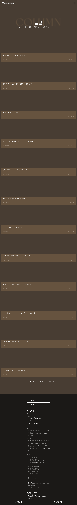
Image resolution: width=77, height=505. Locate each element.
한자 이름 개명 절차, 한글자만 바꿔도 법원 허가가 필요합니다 (19, 313)
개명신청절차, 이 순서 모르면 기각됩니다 (13, 113)
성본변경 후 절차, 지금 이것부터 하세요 (13, 227)
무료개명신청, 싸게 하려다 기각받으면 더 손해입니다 (16, 342)
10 (45, 381)
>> (53, 381)
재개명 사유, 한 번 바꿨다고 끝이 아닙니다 (14, 55)
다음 (49, 381)
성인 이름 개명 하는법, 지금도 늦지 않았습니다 (15, 170)
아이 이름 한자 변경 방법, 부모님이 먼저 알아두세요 (16, 256)
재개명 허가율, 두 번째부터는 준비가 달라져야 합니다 (17, 284)
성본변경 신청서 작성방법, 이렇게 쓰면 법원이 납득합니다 (18, 141)
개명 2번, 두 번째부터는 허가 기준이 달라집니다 (15, 198)
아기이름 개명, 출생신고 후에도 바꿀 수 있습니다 (15, 370)
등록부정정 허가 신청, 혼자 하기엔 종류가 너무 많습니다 (17, 84)
